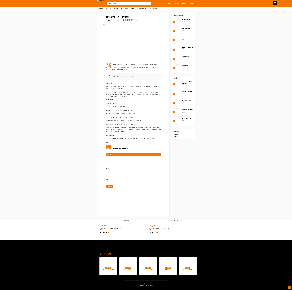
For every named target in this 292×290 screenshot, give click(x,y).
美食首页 (100, 8)
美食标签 (133, 8)
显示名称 (107, 168)
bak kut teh (114, 146)
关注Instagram (152, 232)
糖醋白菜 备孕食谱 (186, 28)
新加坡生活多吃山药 (186, 119)
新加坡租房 (176, 134)
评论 (107, 157)
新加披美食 (141, 285)
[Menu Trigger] (275, 3)
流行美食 (116, 8)
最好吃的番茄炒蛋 (186, 19)
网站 (107, 179)
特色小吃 (128, 267)
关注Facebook (103, 232)
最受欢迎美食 (124, 8)
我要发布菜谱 (153, 8)
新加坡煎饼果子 (185, 65)
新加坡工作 (176, 136)
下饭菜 (148, 267)
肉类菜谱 (126, 148)
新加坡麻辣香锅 (185, 56)
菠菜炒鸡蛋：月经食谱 (187, 38)
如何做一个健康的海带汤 (187, 47)
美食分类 (108, 8)
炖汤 (123, 148)
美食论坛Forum (142, 8)
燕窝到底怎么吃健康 (186, 100)
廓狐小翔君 (110, 20)
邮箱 (107, 174)
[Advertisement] (133, 203)
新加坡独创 (118, 148)
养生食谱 (114, 148)
